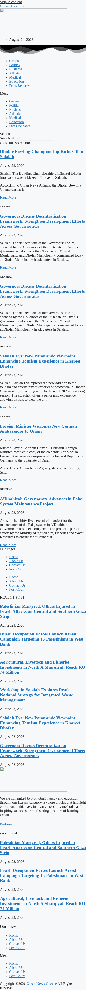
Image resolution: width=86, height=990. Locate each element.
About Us (16, 561)
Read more (6, 824)
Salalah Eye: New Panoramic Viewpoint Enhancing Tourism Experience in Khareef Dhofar (40, 361)
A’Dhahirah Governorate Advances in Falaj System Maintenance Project (41, 501)
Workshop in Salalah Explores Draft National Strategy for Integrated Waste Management (36, 694)
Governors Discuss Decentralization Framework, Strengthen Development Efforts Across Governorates (42, 221)
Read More (8, 197)
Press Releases (19, 86)
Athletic (15, 73)
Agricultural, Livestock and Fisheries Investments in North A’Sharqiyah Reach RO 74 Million (42, 667)
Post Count (17, 569)
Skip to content (11, 2)
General (15, 61)
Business (15, 69)
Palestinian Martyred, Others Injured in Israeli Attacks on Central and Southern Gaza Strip (43, 611)
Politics (14, 65)
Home (13, 557)
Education (16, 81)
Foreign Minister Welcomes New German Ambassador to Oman (38, 429)
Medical (15, 77)
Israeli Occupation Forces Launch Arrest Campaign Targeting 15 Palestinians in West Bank (41, 639)
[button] (43, 93)
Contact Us (17, 565)
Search (5, 138)
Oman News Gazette (42, 984)
